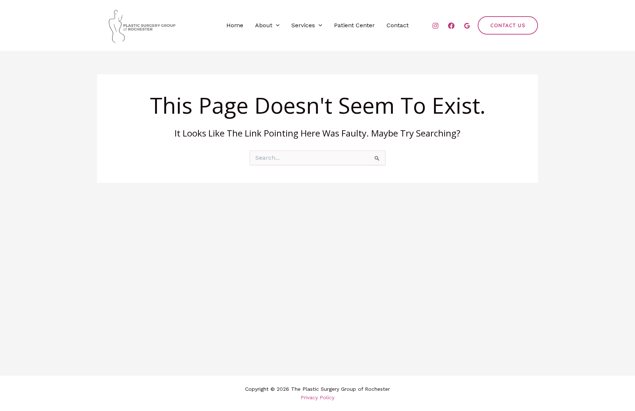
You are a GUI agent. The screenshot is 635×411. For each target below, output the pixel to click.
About (263, 25)
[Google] (467, 25)
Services (303, 25)
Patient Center (354, 25)
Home (234, 25)
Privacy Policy (317, 397)
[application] (276, 25)
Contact (398, 25)
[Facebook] (451, 25)
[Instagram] (435, 25)
